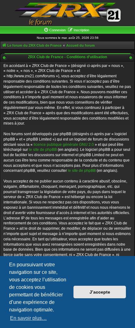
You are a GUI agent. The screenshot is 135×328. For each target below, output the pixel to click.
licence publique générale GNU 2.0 (64, 144)
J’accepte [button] (99, 292)
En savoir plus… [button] (28, 318)
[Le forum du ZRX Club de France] (67, 13)
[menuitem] (55, 30)
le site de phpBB (43, 149)
